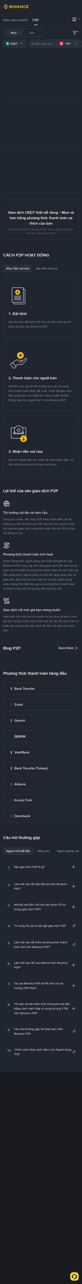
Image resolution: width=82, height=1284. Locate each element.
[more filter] (74, 33)
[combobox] (14, 43)
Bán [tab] (31, 33)
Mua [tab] (13, 33)
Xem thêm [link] (66, 648)
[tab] (15, 20)
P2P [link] (36, 20)
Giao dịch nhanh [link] (15, 20)
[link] (41, 689)
